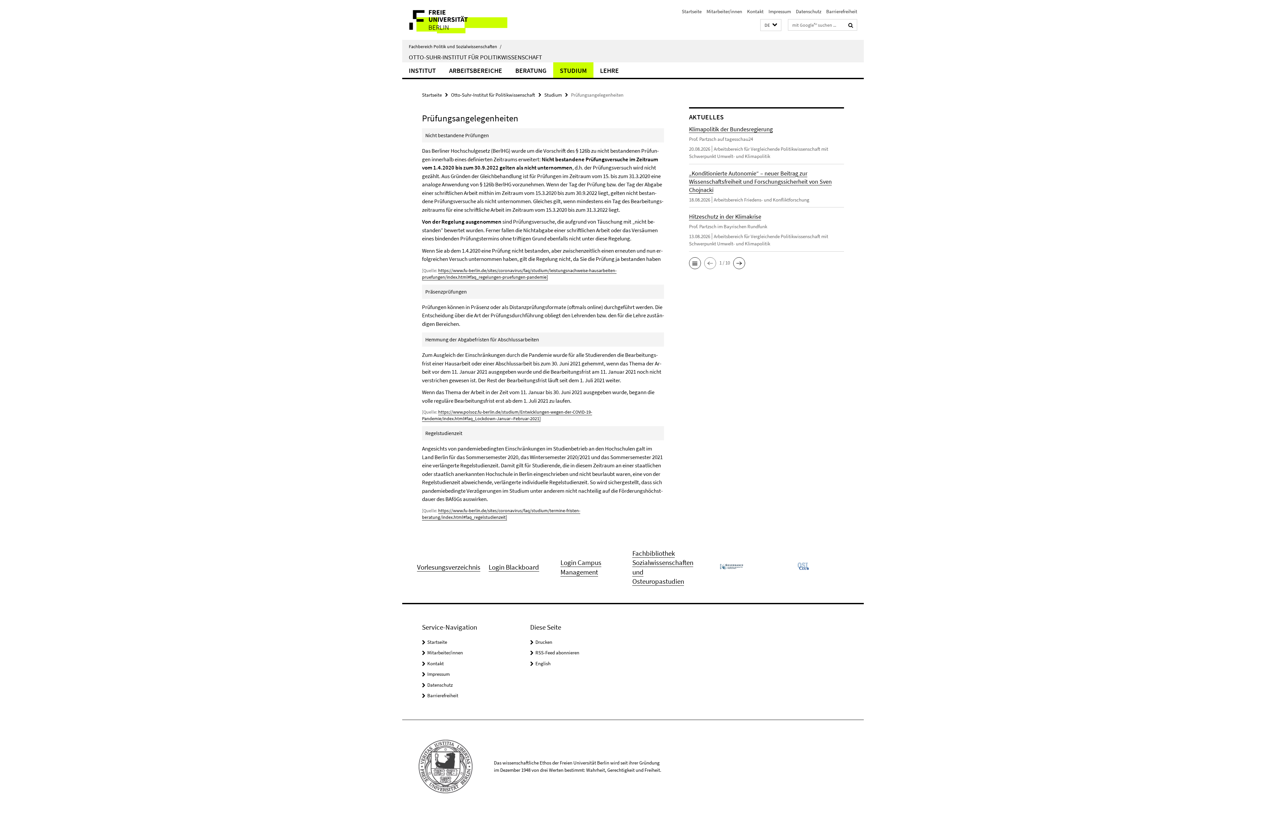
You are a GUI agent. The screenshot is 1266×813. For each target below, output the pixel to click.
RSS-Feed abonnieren (557, 652)
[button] (770, 25)
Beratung (531, 70)
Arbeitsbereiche (475, 70)
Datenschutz (808, 11)
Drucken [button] (543, 642)
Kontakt (755, 11)
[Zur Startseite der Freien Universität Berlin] (457, 20)
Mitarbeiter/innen (724, 11)
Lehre (609, 70)
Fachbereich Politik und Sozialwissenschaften (455, 46)
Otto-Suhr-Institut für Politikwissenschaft (475, 57)
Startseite (692, 11)
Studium (573, 70)
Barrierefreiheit (841, 11)
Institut (422, 70)
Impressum (780, 11)
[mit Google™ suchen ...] (851, 25)
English (543, 663)
